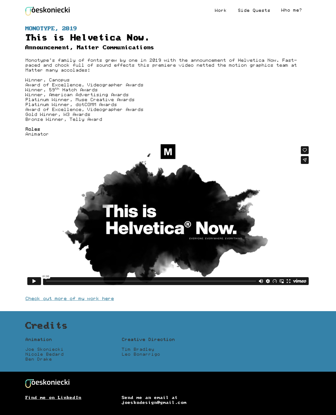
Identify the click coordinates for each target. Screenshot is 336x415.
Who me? (291, 10)
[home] (47, 11)
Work (221, 10)
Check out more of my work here (69, 299)
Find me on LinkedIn (53, 397)
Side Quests (254, 10)
